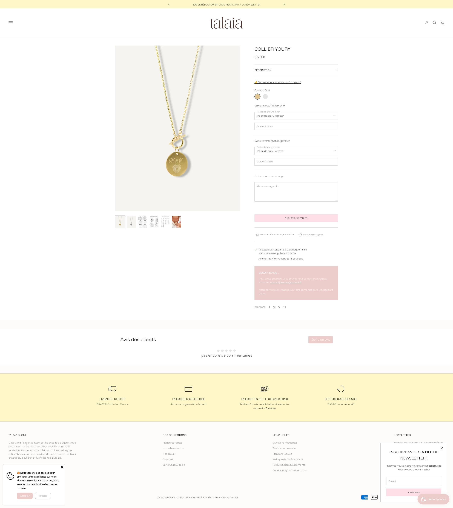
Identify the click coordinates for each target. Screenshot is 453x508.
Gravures (168, 459)
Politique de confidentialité (288, 459)
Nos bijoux (168, 453)
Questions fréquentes (285, 442)
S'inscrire (414, 492)
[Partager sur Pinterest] (279, 307)
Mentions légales (282, 453)
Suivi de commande (284, 448)
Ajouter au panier (296, 218)
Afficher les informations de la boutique (281, 258)
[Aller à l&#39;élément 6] (177, 222)
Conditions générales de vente (290, 470)
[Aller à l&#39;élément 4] (154, 222)
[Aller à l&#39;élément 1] (120, 222)
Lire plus (21, 488)
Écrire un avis (320, 339)
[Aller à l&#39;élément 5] (165, 222)
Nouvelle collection (173, 448)
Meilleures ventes (172, 442)
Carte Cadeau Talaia (174, 464)
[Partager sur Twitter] (274, 307)
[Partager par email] (284, 307)
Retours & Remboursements (289, 464)
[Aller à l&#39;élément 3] (143, 222)
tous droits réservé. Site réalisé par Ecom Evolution (208, 497)
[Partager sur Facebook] (269, 307)
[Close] (62, 467)
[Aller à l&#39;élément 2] (131, 222)
